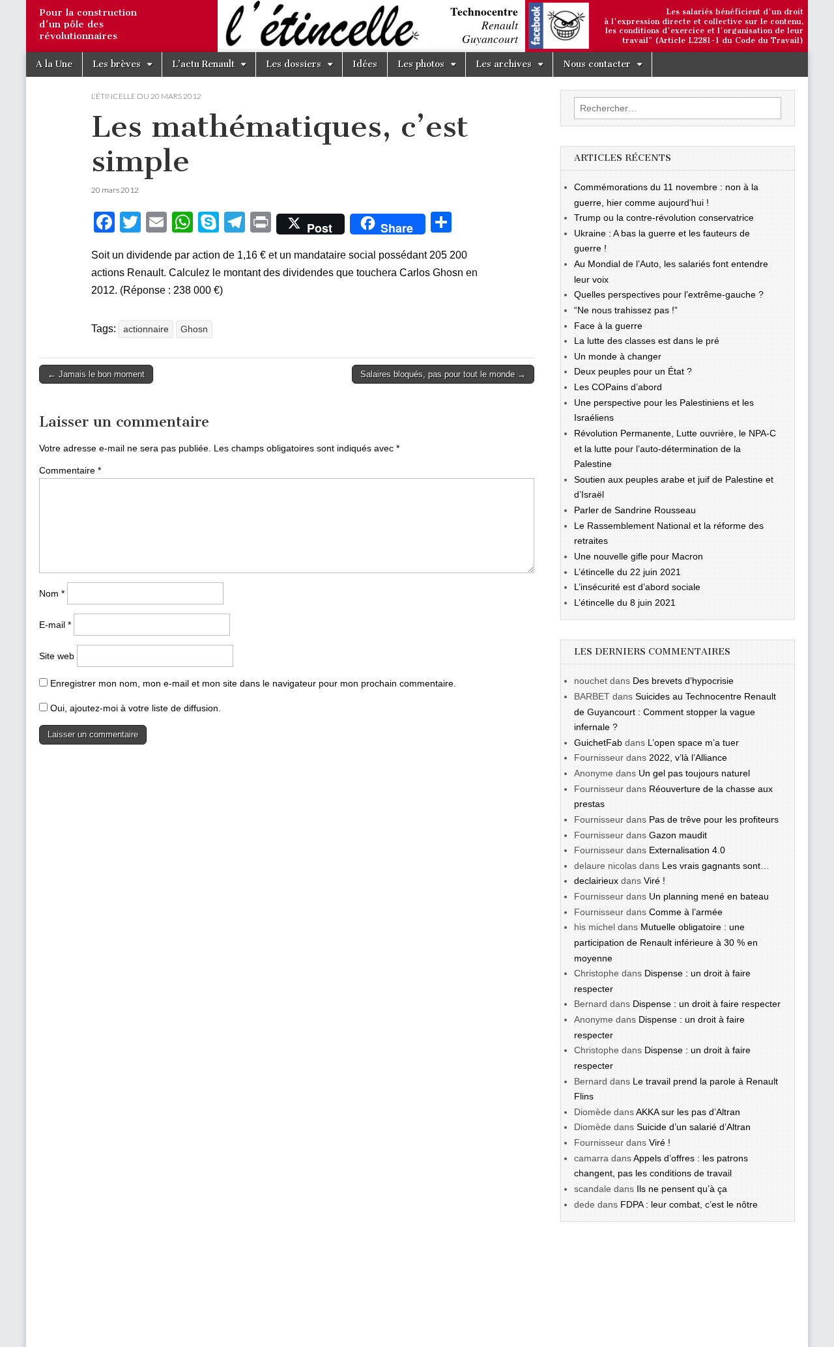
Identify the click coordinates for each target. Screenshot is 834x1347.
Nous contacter (597, 64)
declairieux (596, 880)
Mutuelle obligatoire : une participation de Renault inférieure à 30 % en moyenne (666, 942)
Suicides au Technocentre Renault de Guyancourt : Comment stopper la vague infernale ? (675, 711)
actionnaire (146, 329)
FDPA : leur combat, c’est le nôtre (689, 1204)
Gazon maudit (678, 835)
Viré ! (654, 880)
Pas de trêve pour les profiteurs (714, 819)
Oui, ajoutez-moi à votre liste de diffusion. (134, 708)
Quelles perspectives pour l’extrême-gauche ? (669, 294)
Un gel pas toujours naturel (694, 773)
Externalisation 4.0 (687, 850)
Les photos (420, 64)
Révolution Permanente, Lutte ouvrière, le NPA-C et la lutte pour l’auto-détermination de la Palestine (675, 448)
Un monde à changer (617, 356)
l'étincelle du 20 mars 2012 (146, 96)
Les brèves (117, 64)
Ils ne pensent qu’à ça (682, 1189)
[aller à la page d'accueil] (29, 27)
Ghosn (194, 329)
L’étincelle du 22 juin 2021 (627, 572)
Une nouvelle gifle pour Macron (638, 556)
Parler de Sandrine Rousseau (635, 510)
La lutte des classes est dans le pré (646, 340)
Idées (364, 64)
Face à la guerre (608, 325)
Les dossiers (293, 64)
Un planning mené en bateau (709, 896)
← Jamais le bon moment (96, 374)
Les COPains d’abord (618, 387)
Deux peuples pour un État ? (633, 371)
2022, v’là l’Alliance (688, 757)
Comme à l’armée (686, 912)
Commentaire (70, 470)
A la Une (54, 64)
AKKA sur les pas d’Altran (688, 1112)
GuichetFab (598, 742)
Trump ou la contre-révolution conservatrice (664, 217)
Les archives (504, 64)
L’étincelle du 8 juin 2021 (625, 602)
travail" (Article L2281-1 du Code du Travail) (712, 40)
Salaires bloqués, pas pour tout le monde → (443, 374)
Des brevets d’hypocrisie (683, 680)
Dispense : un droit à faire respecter (707, 1004)
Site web (56, 656)
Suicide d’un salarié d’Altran (694, 1127)
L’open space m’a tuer (693, 742)
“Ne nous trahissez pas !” (626, 310)
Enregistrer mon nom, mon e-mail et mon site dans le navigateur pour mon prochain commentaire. (253, 683)
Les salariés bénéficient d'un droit (734, 11)
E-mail (55, 624)
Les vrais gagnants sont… (715, 865)
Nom (52, 593)
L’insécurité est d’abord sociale (637, 587)
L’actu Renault (203, 64)
